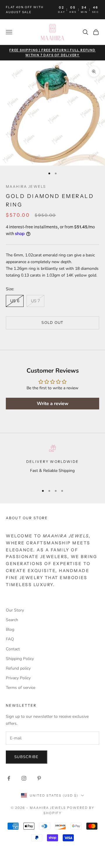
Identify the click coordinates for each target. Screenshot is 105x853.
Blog (10, 629)
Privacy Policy (18, 678)
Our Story (15, 610)
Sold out (52, 322)
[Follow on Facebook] (9, 778)
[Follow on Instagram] (24, 778)
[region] (52, 463)
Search (12, 620)
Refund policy (18, 668)
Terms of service (20, 687)
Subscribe (26, 757)
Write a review (53, 403)
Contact (13, 649)
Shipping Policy (20, 658)
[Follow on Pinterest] (39, 778)
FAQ (10, 639)
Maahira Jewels (26, 186)
